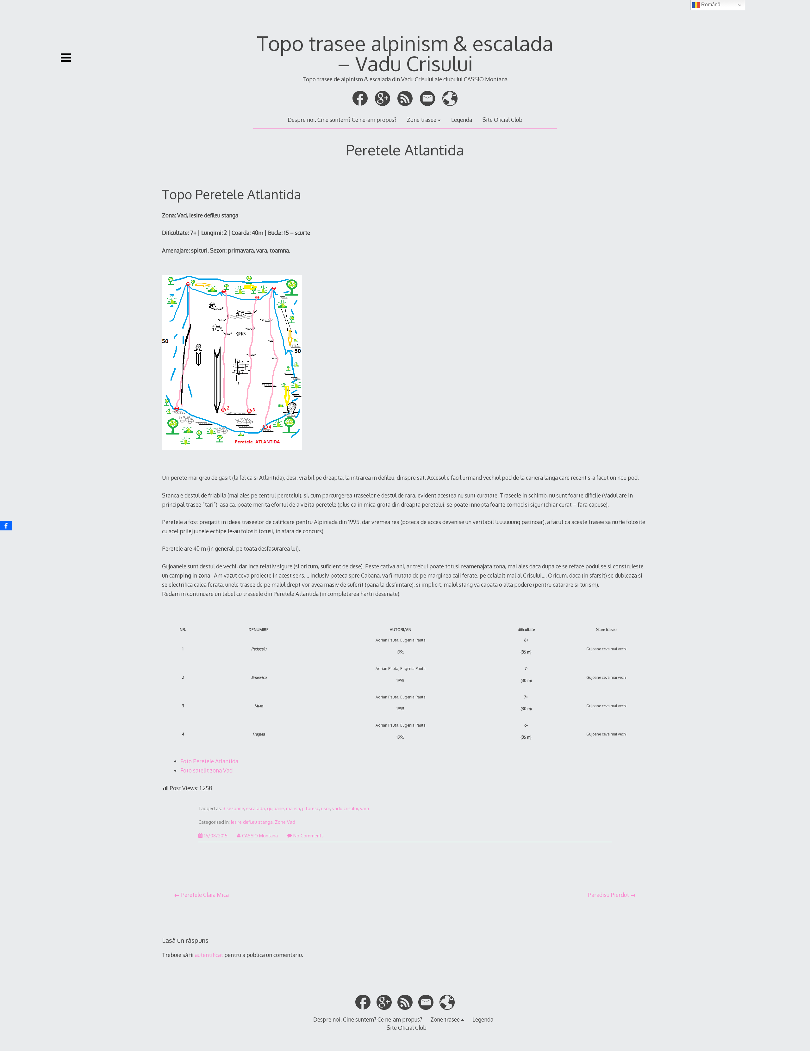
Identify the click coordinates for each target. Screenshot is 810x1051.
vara (364, 808)
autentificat (209, 954)
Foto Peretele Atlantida (209, 761)
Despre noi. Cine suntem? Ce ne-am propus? (342, 119)
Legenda (461, 119)
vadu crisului (345, 808)
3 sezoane (233, 808)
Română (710, 4)
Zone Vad (285, 822)
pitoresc (310, 808)
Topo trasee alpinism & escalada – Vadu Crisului (405, 53)
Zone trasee (421, 119)
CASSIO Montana (260, 835)
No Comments (308, 835)
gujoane (275, 808)
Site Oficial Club (502, 119)
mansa (293, 808)
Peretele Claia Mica (205, 894)
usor (325, 808)
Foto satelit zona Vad (206, 770)
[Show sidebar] (66, 58)
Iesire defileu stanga (252, 822)
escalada (255, 808)
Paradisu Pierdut (608, 894)
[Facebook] (6, 525)
